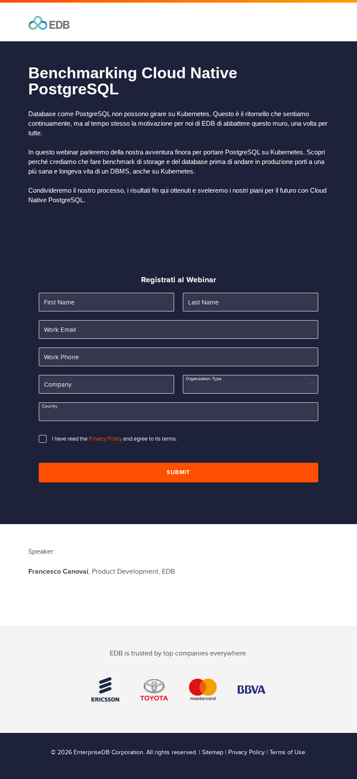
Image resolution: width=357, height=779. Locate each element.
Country (49, 406)
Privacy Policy (105, 438)
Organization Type (204, 378)
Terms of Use (287, 752)
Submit (178, 472)
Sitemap (212, 752)
